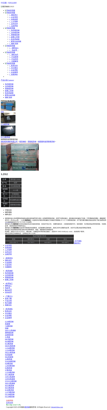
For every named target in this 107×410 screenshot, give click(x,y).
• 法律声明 (13, 26)
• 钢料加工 (14, 48)
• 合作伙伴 (13, 24)
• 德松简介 (13, 15)
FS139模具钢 (9, 396)
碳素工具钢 (9, 91)
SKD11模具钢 (10, 352)
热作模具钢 (9, 84)
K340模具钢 (9, 390)
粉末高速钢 (9, 93)
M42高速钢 (9, 357)
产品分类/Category (7, 80)
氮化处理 (8, 290)
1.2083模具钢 (10, 366)
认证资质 (8, 245)
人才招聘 (8, 250)
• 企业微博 (13, 72)
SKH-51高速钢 (10, 330)
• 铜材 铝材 (13, 43)
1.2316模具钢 (10, 372)
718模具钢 (9, 326)
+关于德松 (78, 241)
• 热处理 (14, 50)
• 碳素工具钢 (14, 37)
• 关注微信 (13, 68)
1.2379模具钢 (10, 392)
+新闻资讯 (9, 258)
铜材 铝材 (8, 97)
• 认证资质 (13, 17)
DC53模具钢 (5, 137)
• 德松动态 (13, 54)
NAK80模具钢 (10, 361)
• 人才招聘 (13, 21)
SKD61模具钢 (10, 346)
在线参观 (8, 247)
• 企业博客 (13, 70)
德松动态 (8, 260)
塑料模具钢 (9, 333)
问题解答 (8, 267)
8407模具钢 (9, 339)
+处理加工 (9, 283)
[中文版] (4, 3)
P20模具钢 (9, 363)
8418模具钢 (9, 341)
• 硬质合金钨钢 (15, 41)
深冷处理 (8, 292)
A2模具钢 (8, 359)
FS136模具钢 (9, 394)
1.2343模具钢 (10, 350)
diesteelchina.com (57, 407)
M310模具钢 (9, 388)
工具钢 (7, 337)
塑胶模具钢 (9, 88)
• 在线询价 (13, 74)
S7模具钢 (8, 370)
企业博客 (8, 315)
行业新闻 (8, 262)
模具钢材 (22, 141)
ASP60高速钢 (10, 379)
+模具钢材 (9, 271)
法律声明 (8, 254)
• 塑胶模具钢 (14, 35)
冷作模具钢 (9, 86)
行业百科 (8, 265)
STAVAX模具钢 (11, 381)
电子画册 (8, 303)
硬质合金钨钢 (10, 95)
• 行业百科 (13, 59)
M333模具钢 (9, 385)
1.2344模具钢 (10, 348)
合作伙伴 (8, 252)
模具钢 (27, 407)
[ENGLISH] (12, 3)
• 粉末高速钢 (14, 39)
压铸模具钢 (9, 335)
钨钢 (6, 328)
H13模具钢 (9, 344)
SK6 (2, 112)
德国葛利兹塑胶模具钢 (46, 141)
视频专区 (8, 305)
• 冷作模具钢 (14, 32)
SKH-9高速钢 (10, 383)
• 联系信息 (13, 65)
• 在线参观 (13, 19)
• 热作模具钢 (14, 30)
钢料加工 (8, 286)
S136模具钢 (5, 124)
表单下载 (8, 298)
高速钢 (7, 324)
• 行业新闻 (13, 57)
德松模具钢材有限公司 (9, 141)
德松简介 (77, 243)
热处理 (8, 288)
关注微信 (8, 313)
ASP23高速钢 (10, 377)
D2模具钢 (8, 368)
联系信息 (8, 311)
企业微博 (8, 318)
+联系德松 (9, 309)
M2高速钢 (8, 355)
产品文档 (8, 300)
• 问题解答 (13, 61)
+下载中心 (9, 296)
